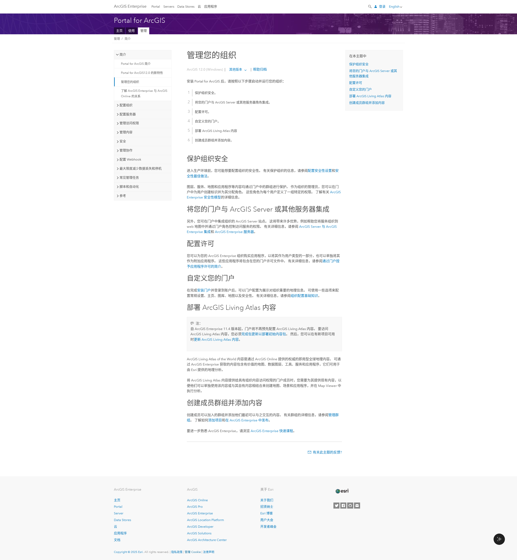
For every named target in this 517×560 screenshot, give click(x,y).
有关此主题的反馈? (327, 452)
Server (118, 513)
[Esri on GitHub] (350, 506)
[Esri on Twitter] (336, 506)
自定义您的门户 (360, 89)
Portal (155, 6)
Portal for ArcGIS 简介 (136, 64)
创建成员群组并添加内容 (367, 103)
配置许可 (355, 83)
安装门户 (204, 290)
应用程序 (210, 6)
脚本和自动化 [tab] (129, 187)
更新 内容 (216, 339)
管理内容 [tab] (126, 132)
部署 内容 (370, 96)
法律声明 (208, 552)
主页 (119, 31)
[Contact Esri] (357, 506)
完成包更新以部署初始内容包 (263, 334)
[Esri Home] (342, 491)
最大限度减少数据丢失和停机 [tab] (141, 168)
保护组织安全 (359, 64)
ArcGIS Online (197, 500)
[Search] (370, 6)
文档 (117, 540)
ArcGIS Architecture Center (207, 540)
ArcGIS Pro (195, 507)
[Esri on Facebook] (343, 506)
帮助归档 (259, 69)
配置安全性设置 (320, 171)
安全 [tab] (123, 141)
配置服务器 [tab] (128, 114)
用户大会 (266, 520)
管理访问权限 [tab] (129, 123)
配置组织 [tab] (126, 105)
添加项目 (215, 420)
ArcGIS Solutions (199, 533)
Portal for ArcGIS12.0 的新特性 (142, 73)
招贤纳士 (266, 507)
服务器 (234, 232)
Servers (168, 6)
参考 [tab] (123, 196)
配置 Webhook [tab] (130, 159)
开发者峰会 (268, 527)
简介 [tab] (123, 54)
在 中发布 (247, 420)
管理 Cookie (193, 552)
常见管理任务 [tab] (129, 178)
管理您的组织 (130, 82)
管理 (143, 31)
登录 (382, 6)
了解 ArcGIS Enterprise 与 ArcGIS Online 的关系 (144, 93)
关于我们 (266, 500)
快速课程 (272, 431)
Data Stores (185, 6)
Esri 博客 (266, 513)
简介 (128, 39)
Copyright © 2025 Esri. (129, 552)
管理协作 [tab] (126, 150)
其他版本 (235, 69)
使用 (131, 31)
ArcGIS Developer (200, 527)
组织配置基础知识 (304, 296)
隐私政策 (177, 552)
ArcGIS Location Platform (205, 520)
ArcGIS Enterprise (130, 6)
